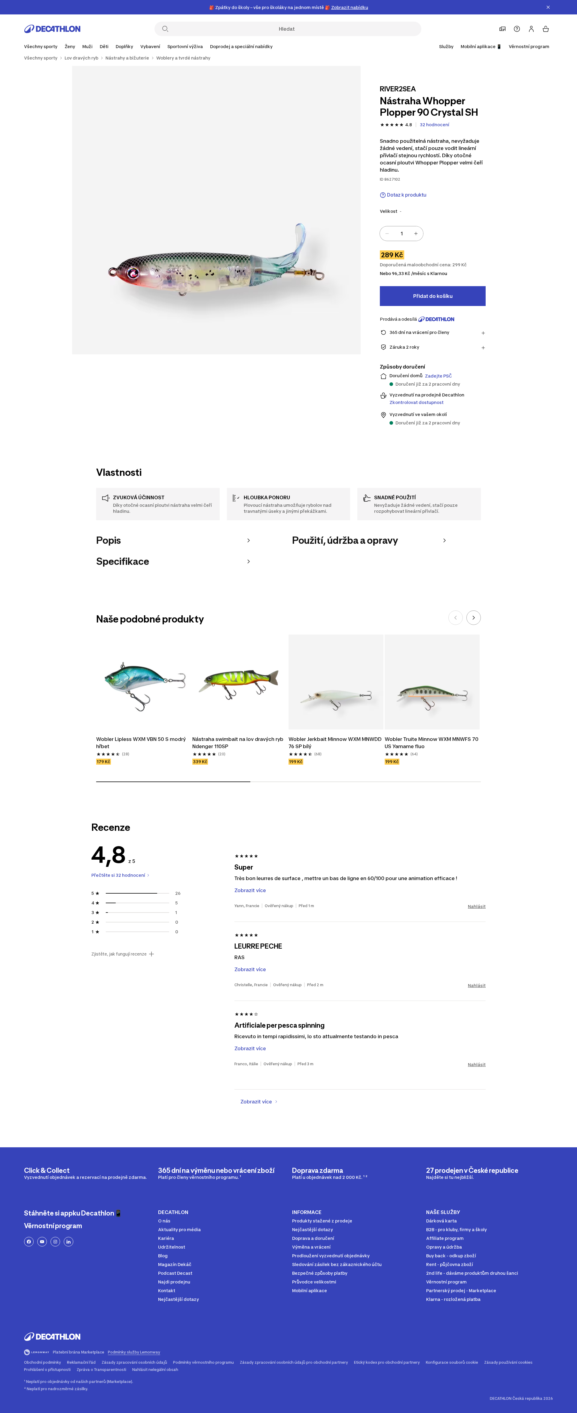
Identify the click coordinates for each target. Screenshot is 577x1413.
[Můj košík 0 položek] (546, 29)
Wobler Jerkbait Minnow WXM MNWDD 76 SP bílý (335, 742)
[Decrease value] (387, 233)
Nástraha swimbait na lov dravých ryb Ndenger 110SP (238, 742)
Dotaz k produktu (406, 195)
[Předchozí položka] (455, 617)
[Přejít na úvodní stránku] (52, 29)
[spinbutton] (401, 234)
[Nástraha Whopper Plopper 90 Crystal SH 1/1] (216, 210)
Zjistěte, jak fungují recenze (119, 954)
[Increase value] (416, 233)
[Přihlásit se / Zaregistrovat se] (531, 29)
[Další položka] (473, 617)
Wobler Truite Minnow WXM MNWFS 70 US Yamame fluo (432, 742)
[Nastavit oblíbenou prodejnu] (502, 29)
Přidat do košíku (433, 296)
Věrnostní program (529, 46)
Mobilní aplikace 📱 (481, 46)
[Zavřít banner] (548, 7)
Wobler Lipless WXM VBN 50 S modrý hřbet (141, 742)
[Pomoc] (517, 29)
